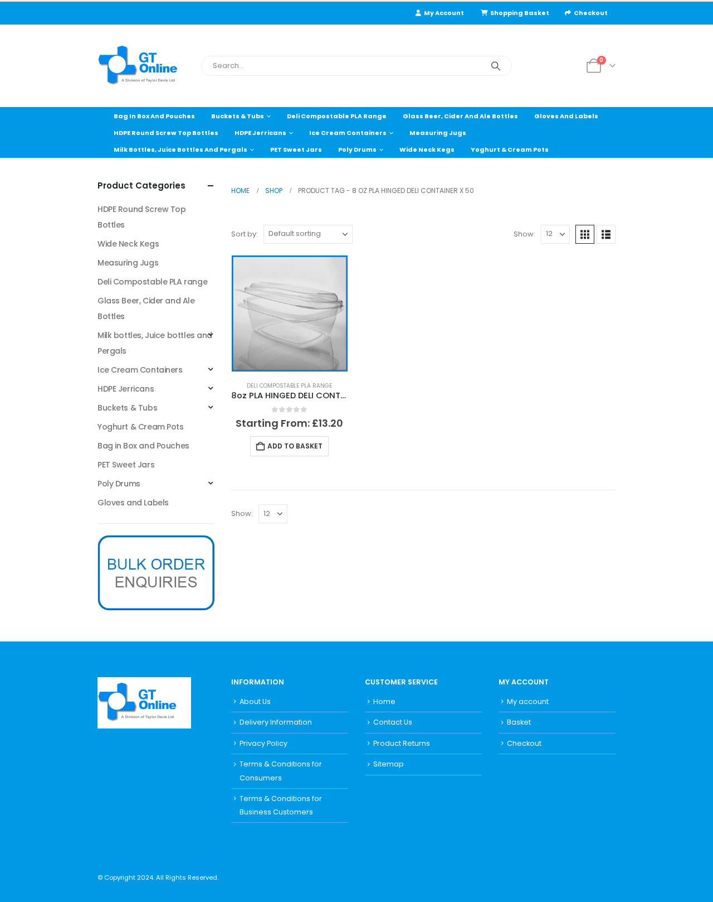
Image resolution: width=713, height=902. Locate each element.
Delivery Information (276, 722)
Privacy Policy (263, 743)
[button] (584, 234)
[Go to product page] (290, 313)
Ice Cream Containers (348, 132)
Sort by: (244, 234)
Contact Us (392, 722)
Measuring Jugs (437, 132)
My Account (444, 12)
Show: (524, 234)
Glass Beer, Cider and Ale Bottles (460, 116)
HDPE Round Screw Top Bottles (166, 132)
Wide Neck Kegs (427, 149)
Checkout (591, 12)
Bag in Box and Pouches (154, 116)
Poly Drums (357, 149)
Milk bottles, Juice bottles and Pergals (180, 149)
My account (528, 701)
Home (384, 701)
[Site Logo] (144, 66)
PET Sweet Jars (296, 149)
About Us (255, 701)
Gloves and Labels (566, 116)
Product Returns (401, 743)
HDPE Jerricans (260, 132)
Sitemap (388, 764)
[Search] (495, 65)
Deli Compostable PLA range (337, 116)
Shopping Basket (519, 12)
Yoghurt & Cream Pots (510, 149)
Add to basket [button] (295, 446)
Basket (519, 722)
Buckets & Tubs (237, 116)
